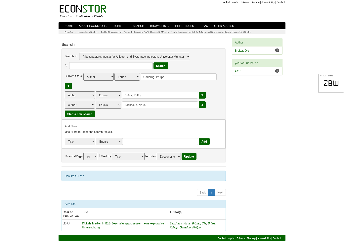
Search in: (71, 56)
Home (68, 26)
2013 (238, 71)
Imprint (235, 2)
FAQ (205, 26)
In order (150, 156)
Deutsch (281, 2)
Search (138, 26)
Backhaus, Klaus (180, 223)
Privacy (245, 2)
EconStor (68, 32)
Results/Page (74, 156)
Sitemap (255, 2)
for (66, 65)
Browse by (158, 26)
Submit (119, 26)
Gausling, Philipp (190, 227)
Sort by (106, 156)
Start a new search (79, 114)
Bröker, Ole (199, 223)
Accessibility (268, 2)
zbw (331, 83)
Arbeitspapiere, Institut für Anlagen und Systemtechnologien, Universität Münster (212, 32)
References (185, 26)
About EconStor (92, 26)
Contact (226, 2)
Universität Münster (87, 32)
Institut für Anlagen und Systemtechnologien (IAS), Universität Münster (135, 32)
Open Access (224, 26)
